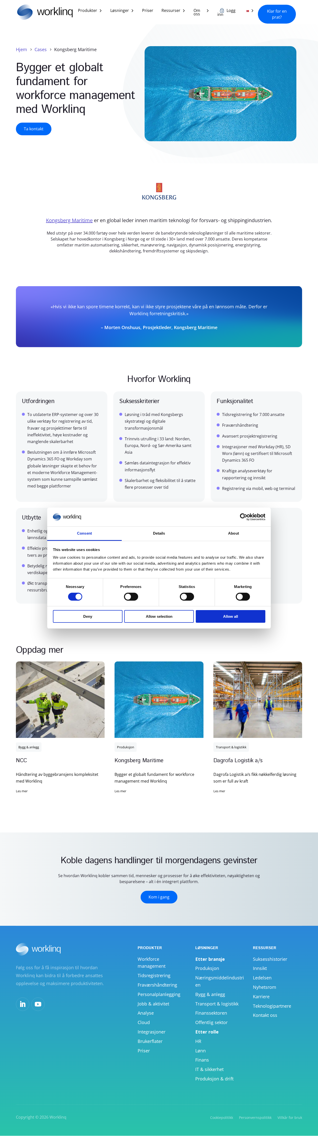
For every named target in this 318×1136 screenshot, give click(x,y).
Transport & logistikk (231, 747)
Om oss (197, 13)
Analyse (146, 1013)
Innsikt (260, 968)
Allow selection (159, 616)
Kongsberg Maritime (69, 220)
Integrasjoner (151, 1032)
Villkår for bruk (290, 1117)
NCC (21, 761)
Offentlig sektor (211, 1022)
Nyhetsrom (264, 987)
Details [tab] (159, 533)
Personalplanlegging (159, 994)
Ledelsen (262, 978)
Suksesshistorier (270, 959)
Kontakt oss (265, 1015)
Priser (147, 11)
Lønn (200, 1051)
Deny (87, 616)
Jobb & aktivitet (153, 1004)
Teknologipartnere (272, 1006)
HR (198, 1041)
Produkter (87, 11)
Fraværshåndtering (157, 985)
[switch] (131, 597)
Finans (202, 1060)
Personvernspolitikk (255, 1117)
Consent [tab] (84, 533)
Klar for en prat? (277, 14)
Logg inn (226, 13)
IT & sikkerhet (209, 1069)
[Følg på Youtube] (38, 1004)
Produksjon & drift (214, 1079)
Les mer (22, 791)
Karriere (261, 996)
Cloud (144, 1022)
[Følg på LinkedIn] (22, 1004)
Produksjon (125, 747)
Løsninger (119, 11)
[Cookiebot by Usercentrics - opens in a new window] (243, 517)
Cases (41, 49)
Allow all (230, 616)
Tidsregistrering (154, 975)
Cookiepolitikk (221, 1117)
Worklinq (57, 1117)
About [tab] (233, 533)
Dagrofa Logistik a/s (237, 761)
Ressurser (170, 11)
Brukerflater (150, 1041)
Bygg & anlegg (28, 747)
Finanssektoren (211, 1013)
